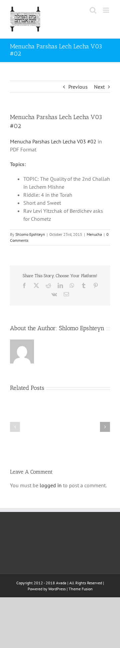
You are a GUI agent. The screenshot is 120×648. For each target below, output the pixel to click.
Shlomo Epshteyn (30, 234)
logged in (51, 485)
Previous (78, 86)
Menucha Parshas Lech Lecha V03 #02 (53, 141)
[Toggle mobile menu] (106, 10)
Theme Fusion (81, 588)
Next (99, 86)
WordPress (57, 588)
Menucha (94, 234)
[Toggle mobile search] (93, 10)
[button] (15, 427)
